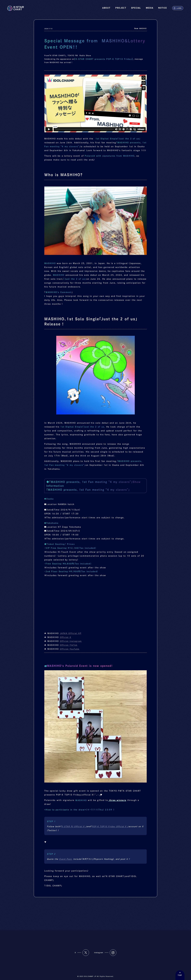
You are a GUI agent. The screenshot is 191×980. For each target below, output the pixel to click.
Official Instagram (71, 641)
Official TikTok (69, 645)
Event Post (65, 859)
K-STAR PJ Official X (73, 827)
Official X (65, 637)
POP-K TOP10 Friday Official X (109, 827)
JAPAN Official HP (70, 633)
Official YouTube (70, 649)
